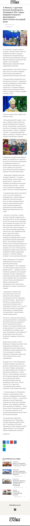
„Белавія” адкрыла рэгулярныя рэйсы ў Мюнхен (20, 472)
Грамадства (8, 26)
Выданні (15, 490)
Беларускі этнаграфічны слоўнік (17, 493)
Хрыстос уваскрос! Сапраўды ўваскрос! (19, 464)
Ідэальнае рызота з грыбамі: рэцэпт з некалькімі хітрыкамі (19, 483)
